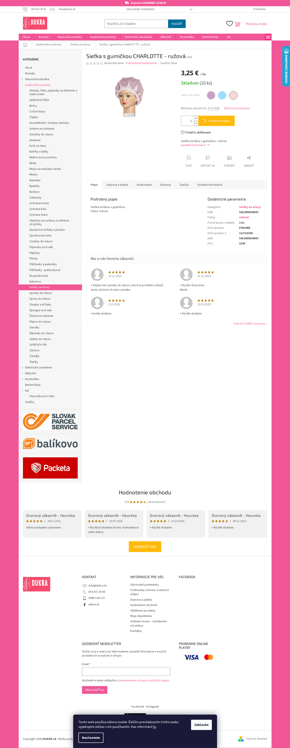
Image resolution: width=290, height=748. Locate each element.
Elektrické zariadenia (38, 367)
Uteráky (34, 327)
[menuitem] (26, 37)
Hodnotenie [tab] (144, 185)
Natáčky (34, 186)
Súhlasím (201, 725)
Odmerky (35, 198)
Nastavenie (91, 737)
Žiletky (33, 362)
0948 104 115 (96, 598)
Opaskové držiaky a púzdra (47, 230)
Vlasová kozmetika (37, 79)
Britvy (33, 106)
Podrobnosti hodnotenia (141, 63)
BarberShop (33, 385)
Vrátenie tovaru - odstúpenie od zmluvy (148, 623)
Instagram (152, 707)
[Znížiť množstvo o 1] (196, 123)
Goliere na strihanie (41, 129)
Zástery (34, 350)
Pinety (33, 258)
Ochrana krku (37, 209)
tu (154, 726)
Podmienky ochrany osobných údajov (149, 592)
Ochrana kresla (39, 203)
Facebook (137, 707)
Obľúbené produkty (143, 611)
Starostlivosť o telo (42, 396)
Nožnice (34, 192)
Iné (27, 391)
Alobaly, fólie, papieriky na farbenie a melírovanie (53, 92)
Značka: (168, 63)
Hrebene (35, 140)
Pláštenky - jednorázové (45, 270)
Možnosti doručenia (237, 108)
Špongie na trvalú (40, 310)
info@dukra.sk (97, 585)
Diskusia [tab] (165, 185)
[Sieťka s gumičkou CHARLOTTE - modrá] (222, 95)
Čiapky (33, 117)
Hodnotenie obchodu (145, 492)
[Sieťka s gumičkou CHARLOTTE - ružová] (233, 95)
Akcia (28, 68)
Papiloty (34, 253)
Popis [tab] (94, 185)
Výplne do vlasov (40, 339)
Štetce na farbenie (41, 316)
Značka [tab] (184, 185)
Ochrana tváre (38, 215)
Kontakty (136, 631)
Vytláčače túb (38, 345)
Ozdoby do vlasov (41, 241)
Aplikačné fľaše (39, 100)
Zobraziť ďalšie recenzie (249, 324)
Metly (32, 163)
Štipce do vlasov (40, 322)
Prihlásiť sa (94, 690)
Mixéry (33, 174)
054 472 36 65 (96, 592)
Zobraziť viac (145, 547)
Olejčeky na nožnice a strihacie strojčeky (49, 222)
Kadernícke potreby (38, 85)
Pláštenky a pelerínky (43, 264)
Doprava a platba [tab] (117, 185)
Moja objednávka (141, 616)
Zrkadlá (34, 356)
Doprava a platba (141, 600)
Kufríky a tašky (38, 152)
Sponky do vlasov (40, 293)
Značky (29, 402)
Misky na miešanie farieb (45, 169)
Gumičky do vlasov (41, 134)
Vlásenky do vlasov (41, 333)
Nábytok (30, 373)
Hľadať (177, 23)
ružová (244, 217)
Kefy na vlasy (37, 146)
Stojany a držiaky (40, 304)
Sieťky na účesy (39, 287)
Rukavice (35, 282)
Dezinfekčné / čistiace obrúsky (49, 123)
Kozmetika (32, 379)
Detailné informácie (193, 145)
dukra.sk (93, 604)
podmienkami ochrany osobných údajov (143, 680)
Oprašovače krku (40, 235)
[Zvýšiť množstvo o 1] (196, 118)
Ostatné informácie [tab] (209, 185)
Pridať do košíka (219, 121)
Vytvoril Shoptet (256, 739)
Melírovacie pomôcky (43, 157)
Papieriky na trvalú (41, 247)
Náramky (35, 180)
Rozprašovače (38, 276)
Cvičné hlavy (37, 111)
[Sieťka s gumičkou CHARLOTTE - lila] (211, 95)
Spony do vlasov (40, 299)
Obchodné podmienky (140, 9)
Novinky (30, 73)
